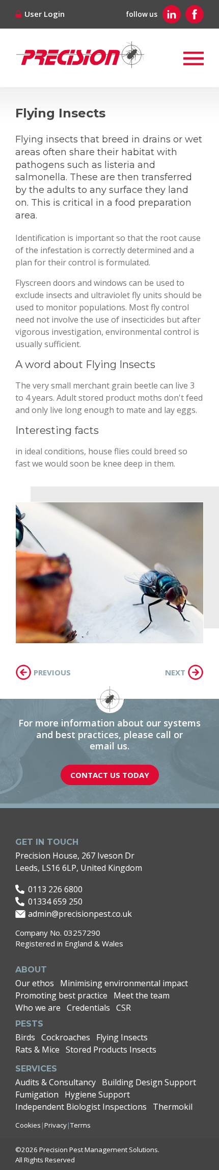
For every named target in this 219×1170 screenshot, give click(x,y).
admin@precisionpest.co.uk (80, 913)
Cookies (28, 1125)
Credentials (88, 1007)
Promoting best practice (61, 995)
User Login (44, 14)
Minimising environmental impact (124, 983)
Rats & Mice (37, 1049)
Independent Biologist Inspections (81, 1106)
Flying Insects (122, 1037)
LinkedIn (171, 14)
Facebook (194, 14)
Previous (52, 672)
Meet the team (142, 995)
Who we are (38, 1007)
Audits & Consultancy (55, 1082)
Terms (80, 1125)
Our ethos (34, 983)
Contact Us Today (109, 775)
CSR (123, 1007)
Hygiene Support (97, 1094)
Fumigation (37, 1094)
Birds (25, 1037)
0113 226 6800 (55, 889)
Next (175, 672)
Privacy (55, 1125)
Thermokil (173, 1106)
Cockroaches (65, 1037)
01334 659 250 (55, 901)
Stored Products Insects (111, 1049)
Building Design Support (149, 1082)
